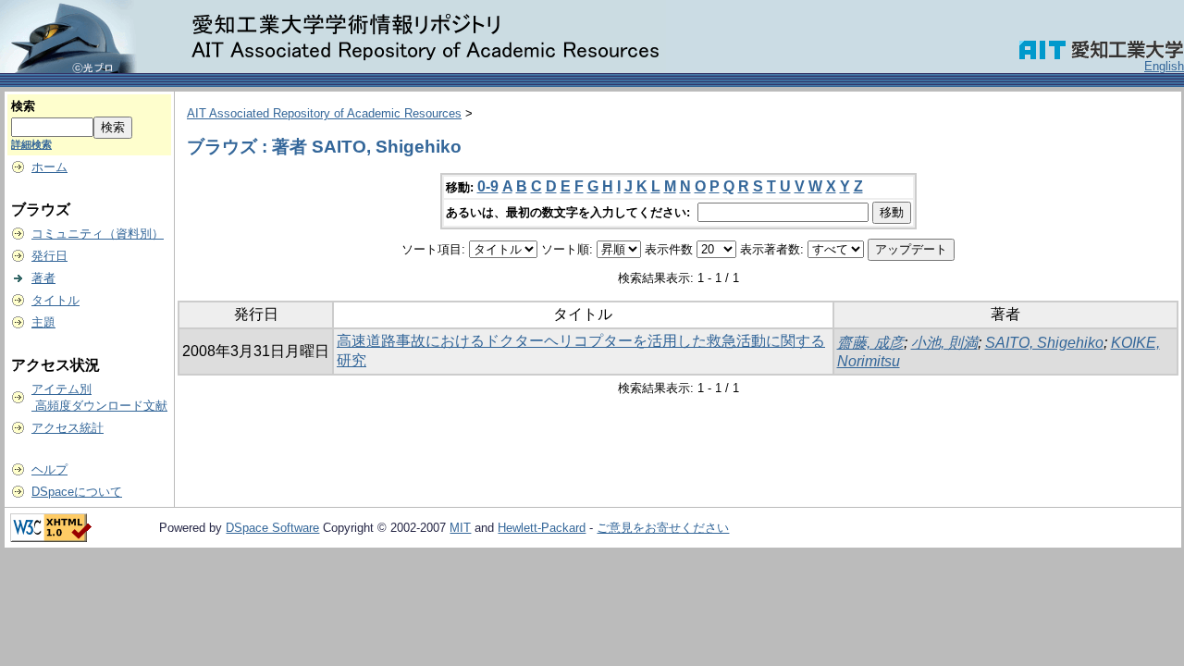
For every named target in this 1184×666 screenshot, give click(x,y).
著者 (43, 278)
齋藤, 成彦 (870, 343)
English (1164, 66)
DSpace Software (272, 528)
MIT (460, 528)
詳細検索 (31, 144)
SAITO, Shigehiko (1044, 343)
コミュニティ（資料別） (97, 233)
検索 (23, 106)
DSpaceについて (76, 492)
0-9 (488, 186)
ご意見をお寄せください (663, 528)
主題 (43, 322)
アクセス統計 (67, 428)
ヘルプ (49, 469)
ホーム (49, 167)
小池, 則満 (944, 343)
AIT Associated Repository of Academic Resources (324, 113)
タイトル (55, 300)
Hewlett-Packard (542, 528)
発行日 (49, 256)
